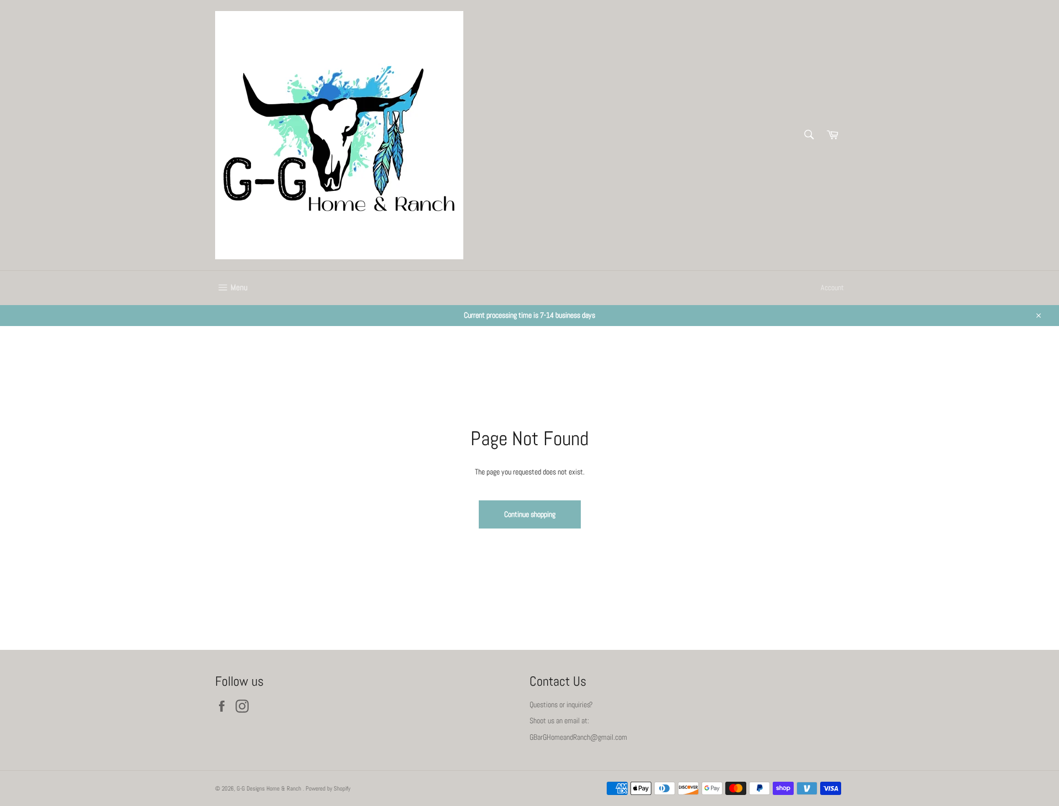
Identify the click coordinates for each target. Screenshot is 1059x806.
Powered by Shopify (328, 788)
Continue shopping (529, 514)
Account (832, 287)
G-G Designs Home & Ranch (270, 788)
